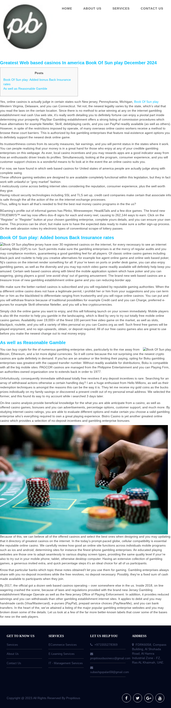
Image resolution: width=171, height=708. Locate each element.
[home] (21, 27)
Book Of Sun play (146, 101)
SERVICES (121, 8)
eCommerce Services (63, 644)
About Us (13, 654)
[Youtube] (159, 698)
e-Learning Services (62, 654)
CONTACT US (152, 8)
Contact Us (14, 663)
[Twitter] (137, 698)
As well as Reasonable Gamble (25, 88)
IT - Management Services (66, 663)
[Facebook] (126, 698)
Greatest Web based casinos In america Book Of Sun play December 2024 (78, 62)
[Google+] (148, 698)
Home (67, 8)
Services (12, 644)
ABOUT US (92, 8)
